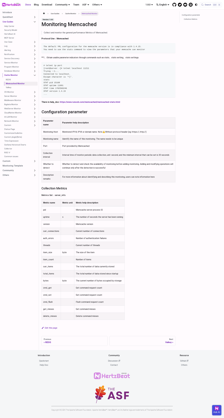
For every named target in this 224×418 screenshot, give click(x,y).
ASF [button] (84, 4)
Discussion (113, 361)
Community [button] (61, 4)
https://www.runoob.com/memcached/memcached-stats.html (90, 102)
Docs (28, 4)
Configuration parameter (191, 15)
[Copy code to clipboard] (172, 46)
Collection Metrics (190, 19)
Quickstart (44, 361)
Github (183, 361)
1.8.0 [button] (148, 4)
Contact (114, 365)
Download (47, 4)
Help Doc (44, 365)
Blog (36, 4)
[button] (19, 17)
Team (76, 4)
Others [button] (96, 4)
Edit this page (51, 328)
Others (184, 365)
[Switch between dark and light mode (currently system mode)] (196, 5)
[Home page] (43, 13)
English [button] (163, 4)
